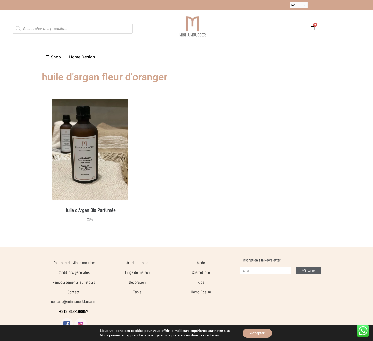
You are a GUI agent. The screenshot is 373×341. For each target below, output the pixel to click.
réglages (212, 335)
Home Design (201, 292)
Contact (73, 292)
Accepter (257, 333)
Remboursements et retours (73, 282)
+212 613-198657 (73, 311)
